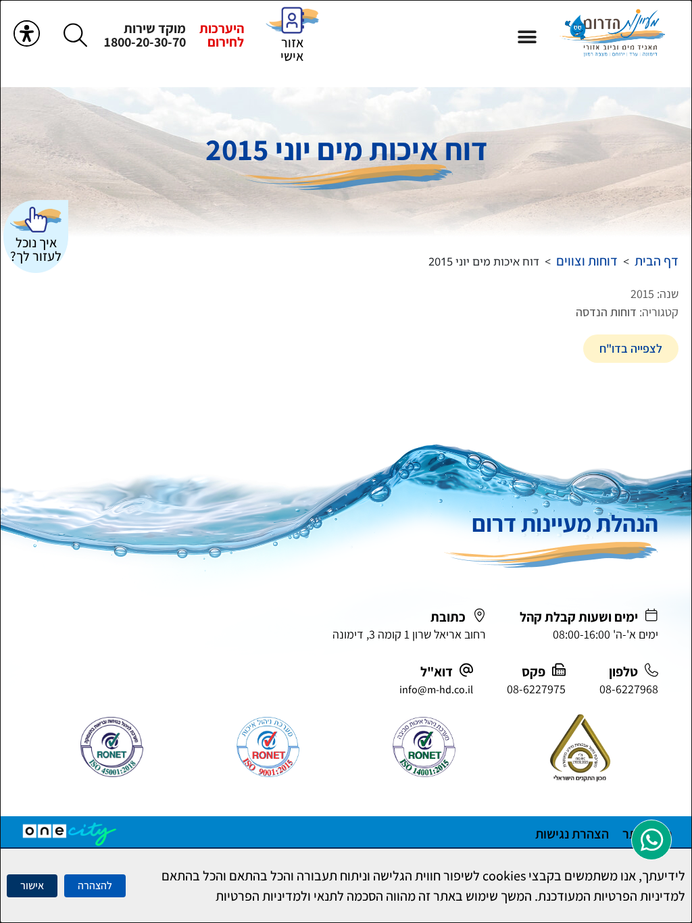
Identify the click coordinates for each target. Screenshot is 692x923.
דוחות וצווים (587, 261)
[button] (527, 37)
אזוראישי (291, 49)
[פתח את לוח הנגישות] (27, 33)
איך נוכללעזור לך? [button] (35, 249)
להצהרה (95, 885)
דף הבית (656, 261)
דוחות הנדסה (606, 312)
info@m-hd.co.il (436, 689)
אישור (32, 885)
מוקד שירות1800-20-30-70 (145, 35)
